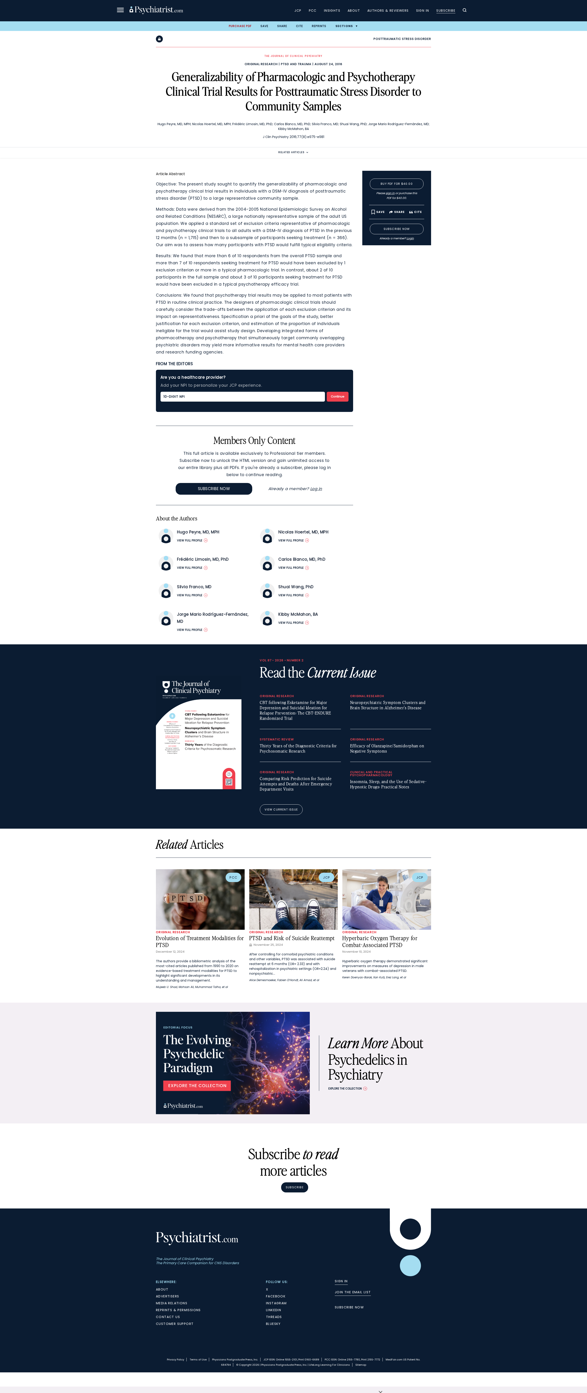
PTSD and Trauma (296, 64)
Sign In (422, 10)
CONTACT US (168, 1317)
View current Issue (281, 809)
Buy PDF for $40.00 (397, 184)
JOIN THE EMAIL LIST (353, 1292)
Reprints (319, 26)
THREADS (274, 1317)
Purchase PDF (240, 26)
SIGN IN (341, 1281)
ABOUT (162, 1289)
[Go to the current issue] (198, 788)
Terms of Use (198, 1359)
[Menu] (120, 11)
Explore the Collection (345, 1088)
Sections (344, 26)
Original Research (261, 64)
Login (410, 238)
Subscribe (445, 10)
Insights (332, 10)
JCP (297, 10)
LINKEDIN (273, 1310)
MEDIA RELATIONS (171, 1303)
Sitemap (360, 1365)
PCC (313, 10)
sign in (390, 193)
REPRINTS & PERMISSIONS (178, 1310)
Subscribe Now (214, 488)
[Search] (464, 10)
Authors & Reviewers (388, 10)
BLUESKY (273, 1323)
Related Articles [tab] (291, 152)
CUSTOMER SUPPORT (175, 1323)
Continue (337, 396)
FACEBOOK (275, 1296)
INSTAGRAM (276, 1303)
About (354, 10)
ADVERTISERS (167, 1296)
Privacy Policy (175, 1359)
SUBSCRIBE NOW (349, 1307)
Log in (316, 488)
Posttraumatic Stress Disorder (402, 39)
